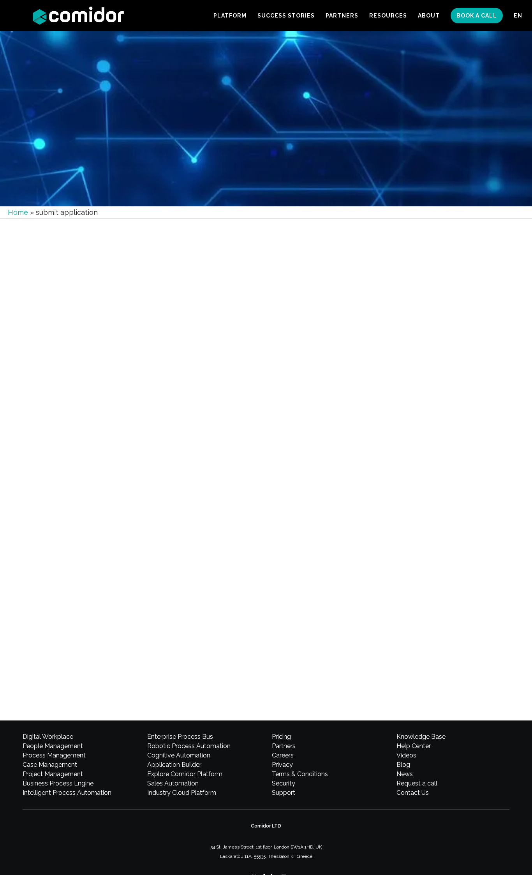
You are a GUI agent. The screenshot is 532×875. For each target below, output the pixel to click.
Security (283, 783)
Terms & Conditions (300, 774)
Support (283, 792)
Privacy (282, 764)
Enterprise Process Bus (180, 736)
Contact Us (412, 792)
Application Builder (174, 764)
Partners (284, 746)
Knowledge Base (421, 736)
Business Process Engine (58, 783)
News (404, 774)
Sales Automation (173, 783)
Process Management (54, 755)
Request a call (416, 783)
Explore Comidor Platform (184, 774)
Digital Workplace (48, 736)
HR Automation (59, 634)
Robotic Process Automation (189, 746)
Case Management (50, 764)
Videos (406, 755)
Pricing (281, 736)
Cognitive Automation (178, 755)
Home (18, 212)
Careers (283, 755)
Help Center (413, 746)
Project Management (53, 774)
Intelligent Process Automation (67, 792)
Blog (403, 764)
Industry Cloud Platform (181, 792)
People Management (53, 746)
